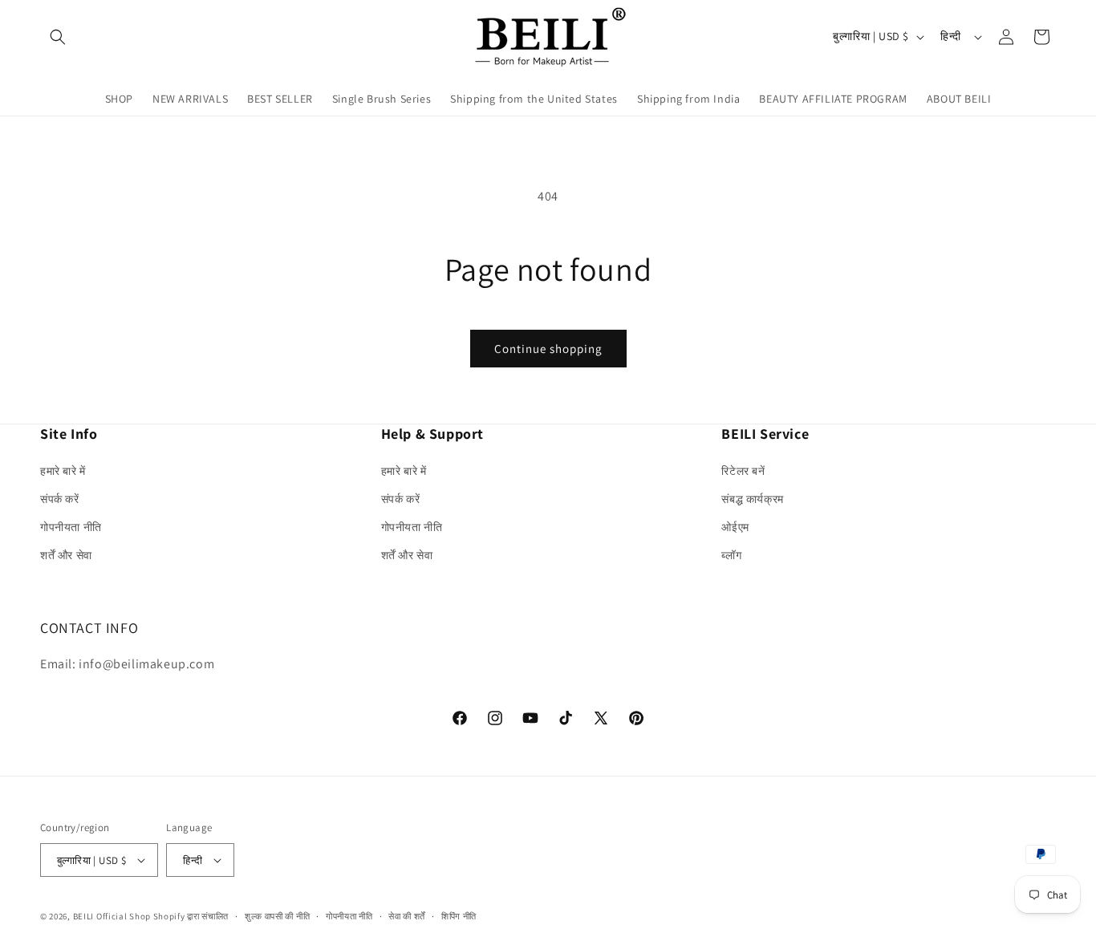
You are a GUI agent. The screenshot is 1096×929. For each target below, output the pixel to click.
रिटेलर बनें (743, 471)
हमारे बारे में (63, 471)
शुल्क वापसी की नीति (277, 916)
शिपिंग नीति (459, 916)
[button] (57, 37)
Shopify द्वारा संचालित (191, 916)
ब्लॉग (731, 555)
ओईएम (735, 527)
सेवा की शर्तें (406, 916)
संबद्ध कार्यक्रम (752, 499)
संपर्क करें (59, 499)
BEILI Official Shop (112, 916)
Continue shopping (548, 348)
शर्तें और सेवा (66, 555)
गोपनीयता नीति (71, 527)
